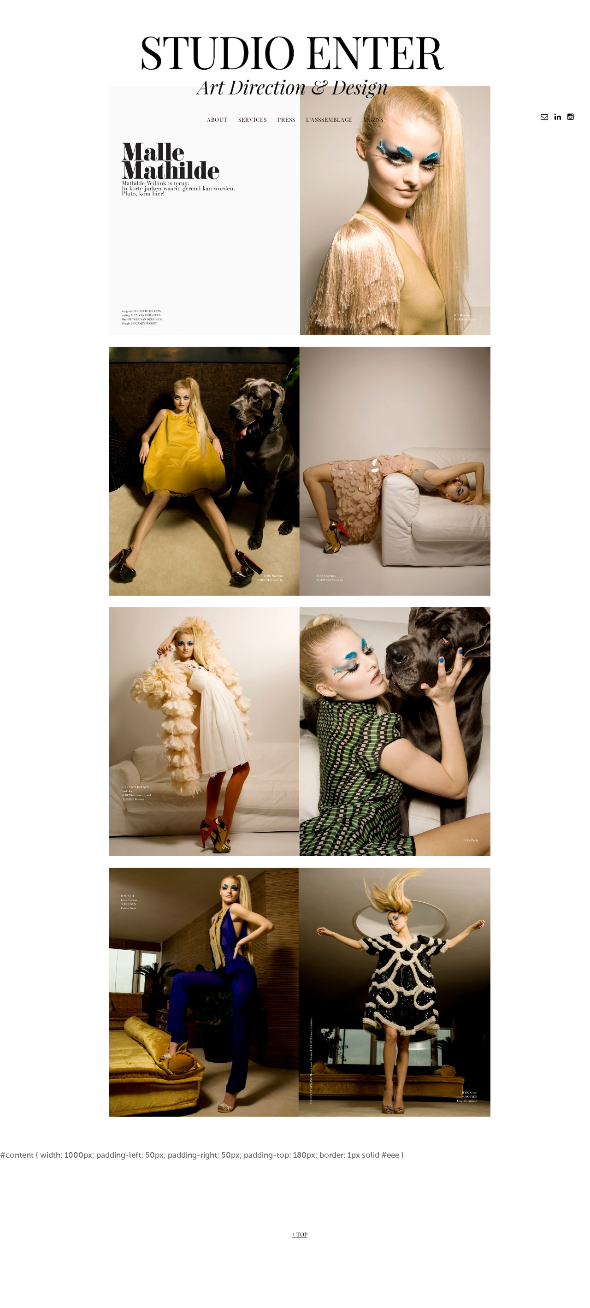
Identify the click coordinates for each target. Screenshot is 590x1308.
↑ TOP (299, 1234)
